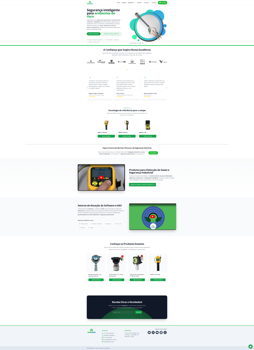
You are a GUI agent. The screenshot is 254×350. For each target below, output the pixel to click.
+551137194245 (108, 337)
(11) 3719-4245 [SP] (109, 333)
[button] (87, 88)
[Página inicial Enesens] (90, 2)
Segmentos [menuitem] (131, 2)
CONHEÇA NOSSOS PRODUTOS (111, 34)
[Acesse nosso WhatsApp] (165, 332)
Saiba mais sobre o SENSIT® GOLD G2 (142, 184)
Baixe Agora (153, 153)
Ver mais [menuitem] (146, 2)
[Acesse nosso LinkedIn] (161, 332)
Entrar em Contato (94, 34)
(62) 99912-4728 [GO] (109, 335)
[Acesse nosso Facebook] (149, 332)
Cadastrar (138, 312)
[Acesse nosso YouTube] (157, 332)
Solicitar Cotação (106, 136)
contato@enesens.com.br (110, 339)
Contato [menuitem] (154, 2)
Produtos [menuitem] (124, 2)
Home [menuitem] (118, 2)
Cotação (163, 2)
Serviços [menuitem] (139, 2)
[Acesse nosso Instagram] (153, 332)
